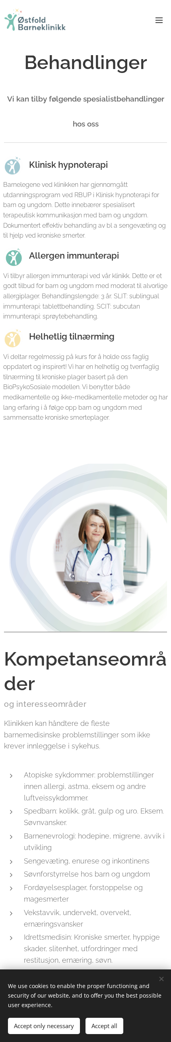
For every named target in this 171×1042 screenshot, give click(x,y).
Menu (159, 20)
